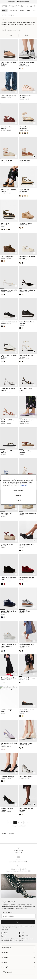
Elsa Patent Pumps (25, 743)
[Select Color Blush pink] (25, 133)
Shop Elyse (16, 30)
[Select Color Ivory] (2, 294)
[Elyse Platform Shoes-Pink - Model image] (9, 83)
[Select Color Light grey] (4, 617)
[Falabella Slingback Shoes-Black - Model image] (9, 697)
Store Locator (18, 850)
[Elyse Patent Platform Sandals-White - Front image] (28, 244)
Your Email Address (7, 912)
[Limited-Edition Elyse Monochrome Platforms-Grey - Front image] (9, 632)
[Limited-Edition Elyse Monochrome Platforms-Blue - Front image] (9, 598)
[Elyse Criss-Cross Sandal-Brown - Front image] (9, 532)
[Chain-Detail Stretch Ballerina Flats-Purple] (28, 407)
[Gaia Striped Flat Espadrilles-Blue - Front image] (9, 469)
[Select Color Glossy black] (20, 550)
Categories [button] (5, 957)
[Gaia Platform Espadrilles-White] (28, 177)
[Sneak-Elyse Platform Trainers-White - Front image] (9, 343)
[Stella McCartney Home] (12, 6)
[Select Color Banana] (20, 133)
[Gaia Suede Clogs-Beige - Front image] (28, 210)
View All (4, 10)
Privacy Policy (19, 940)
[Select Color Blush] (4, 749)
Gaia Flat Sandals (7, 160)
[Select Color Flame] (2, 682)
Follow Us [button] (4, 962)
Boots (22, 10)
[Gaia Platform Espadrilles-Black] (9, 210)
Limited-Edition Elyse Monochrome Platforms (8, 612)
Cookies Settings (18, 490)
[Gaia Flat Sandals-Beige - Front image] (28, 148)
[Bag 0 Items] (31, 6)
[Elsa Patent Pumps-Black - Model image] (9, 764)
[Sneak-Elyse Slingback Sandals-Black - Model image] (9, 177)
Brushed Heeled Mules (8, 678)
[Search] (27, 6)
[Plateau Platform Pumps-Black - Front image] (9, 796)
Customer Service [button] (6, 947)
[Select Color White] (27, 133)
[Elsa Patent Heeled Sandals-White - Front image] (28, 343)
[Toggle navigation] (34, 6)
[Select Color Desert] (20, 227)
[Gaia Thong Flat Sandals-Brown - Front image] (28, 438)
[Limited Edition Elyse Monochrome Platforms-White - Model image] (28, 632)
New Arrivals (13, 10)
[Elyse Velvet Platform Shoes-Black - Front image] (9, 565)
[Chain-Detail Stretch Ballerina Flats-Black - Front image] (28, 697)
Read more (5, 929)
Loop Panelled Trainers (9, 322)
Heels (28, 10)
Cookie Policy (23, 485)
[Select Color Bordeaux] (4, 584)
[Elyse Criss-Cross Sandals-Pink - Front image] (28, 83)
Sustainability (25, 935)
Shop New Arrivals (7, 30)
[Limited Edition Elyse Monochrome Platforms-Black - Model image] (28, 532)
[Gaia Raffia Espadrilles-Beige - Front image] (28, 469)
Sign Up (18, 921)
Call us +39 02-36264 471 (18, 869)
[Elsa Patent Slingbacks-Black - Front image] (28, 277)
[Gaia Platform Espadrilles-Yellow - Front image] (28, 114)
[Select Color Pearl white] (22, 550)
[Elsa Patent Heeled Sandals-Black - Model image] (28, 796)
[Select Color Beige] (22, 68)
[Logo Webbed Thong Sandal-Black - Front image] (9, 438)
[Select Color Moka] (22, 227)
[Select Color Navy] (2, 617)
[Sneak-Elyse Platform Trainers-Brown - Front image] (9, 50)
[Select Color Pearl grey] (20, 68)
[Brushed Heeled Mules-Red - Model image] (9, 665)
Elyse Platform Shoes (8, 96)
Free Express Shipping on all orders (18, 1)
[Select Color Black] (22, 133)
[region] (18, 489)
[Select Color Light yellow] (22, 716)
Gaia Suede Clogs (25, 223)
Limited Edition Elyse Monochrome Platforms (26, 545)
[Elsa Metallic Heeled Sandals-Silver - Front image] (9, 376)
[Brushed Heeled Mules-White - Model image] (28, 665)
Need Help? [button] (5, 967)
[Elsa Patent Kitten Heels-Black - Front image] (28, 376)
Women (5, 932)
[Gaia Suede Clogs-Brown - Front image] (9, 244)
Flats (34, 10)
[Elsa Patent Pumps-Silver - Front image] (28, 764)
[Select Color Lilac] (2, 749)
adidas (23, 932)
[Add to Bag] (16, 58)
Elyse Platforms (24, 611)
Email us (18, 859)
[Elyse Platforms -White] (28, 598)
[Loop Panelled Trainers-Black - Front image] (9, 309)
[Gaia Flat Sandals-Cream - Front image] (9, 148)
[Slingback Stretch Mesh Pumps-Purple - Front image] (9, 731)
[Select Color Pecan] (4, 326)
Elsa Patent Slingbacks (9, 290)
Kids (5, 935)
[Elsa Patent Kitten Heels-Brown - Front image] (9, 407)
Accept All (18, 495)
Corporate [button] (4, 952)
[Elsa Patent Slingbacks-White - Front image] (9, 277)
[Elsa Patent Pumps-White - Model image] (28, 731)
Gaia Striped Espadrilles (27, 513)
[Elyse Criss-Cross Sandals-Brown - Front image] (9, 114)
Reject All (18, 500)
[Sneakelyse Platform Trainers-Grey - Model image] (28, 50)
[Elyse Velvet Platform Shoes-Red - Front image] (28, 565)
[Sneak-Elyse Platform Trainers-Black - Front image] (28, 309)
